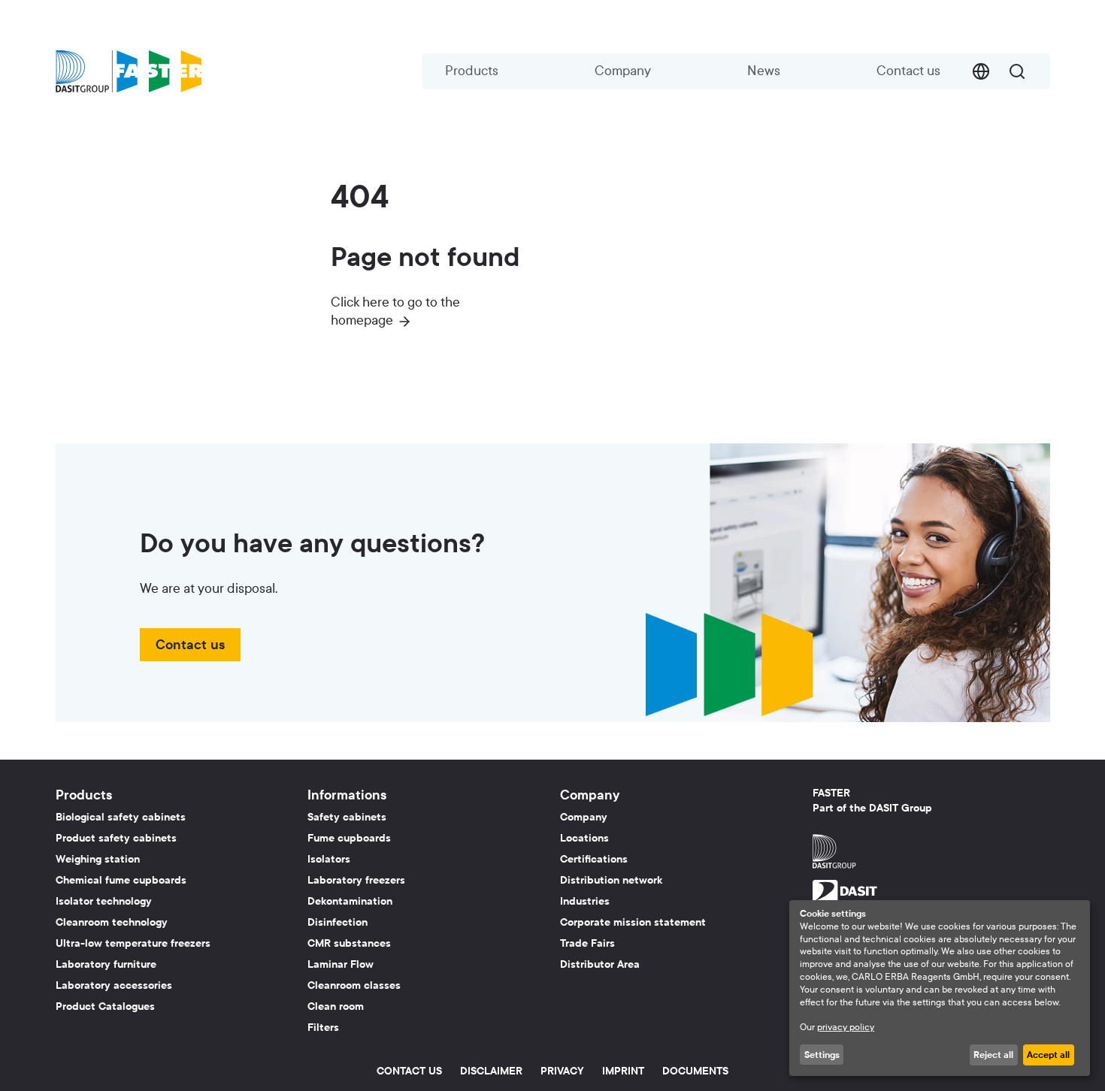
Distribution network (611, 880)
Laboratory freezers (356, 880)
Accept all (1048, 1055)
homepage (362, 320)
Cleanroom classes (354, 985)
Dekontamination (349, 901)
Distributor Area (600, 964)
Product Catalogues (105, 1006)
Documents (695, 1071)
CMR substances (349, 943)
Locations (584, 838)
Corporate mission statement (633, 922)
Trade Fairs (587, 943)
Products (471, 71)
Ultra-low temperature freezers (133, 943)
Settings (822, 1055)
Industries (585, 901)
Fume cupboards (349, 838)
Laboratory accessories (114, 985)
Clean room (335, 1006)
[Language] (981, 71)
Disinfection (337, 922)
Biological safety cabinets (121, 817)
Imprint (623, 1071)
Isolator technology (104, 901)
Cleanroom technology (112, 922)
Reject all (993, 1055)
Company (623, 71)
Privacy (562, 1071)
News (763, 71)
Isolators (328, 859)
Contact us (908, 71)
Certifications (594, 859)
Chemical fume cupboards (121, 880)
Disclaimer (491, 1071)
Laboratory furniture (106, 964)
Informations (346, 795)
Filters (323, 1027)
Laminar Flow (340, 964)
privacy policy (845, 1027)
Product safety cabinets (116, 838)
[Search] (1017, 71)
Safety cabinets (346, 817)
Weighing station (98, 859)
